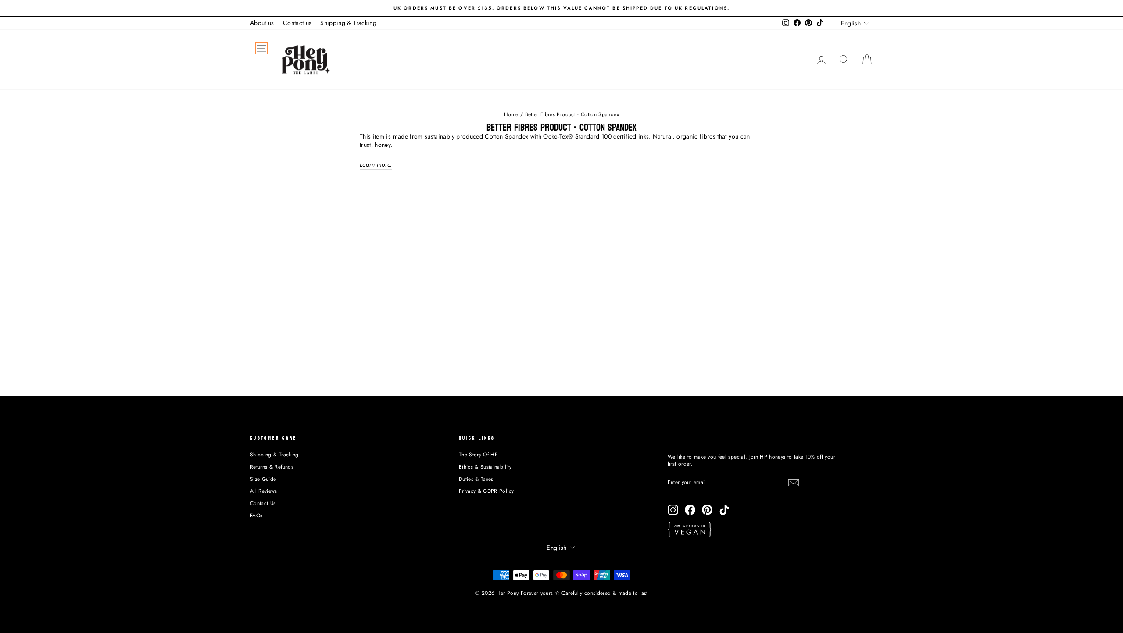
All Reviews (263, 490)
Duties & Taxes (476, 479)
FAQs (256, 515)
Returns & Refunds (271, 466)
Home (511, 114)
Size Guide (263, 479)
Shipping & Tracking (348, 22)
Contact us (297, 22)
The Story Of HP (478, 454)
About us (262, 22)
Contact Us (263, 503)
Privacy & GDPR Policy (486, 490)
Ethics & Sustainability (485, 466)
